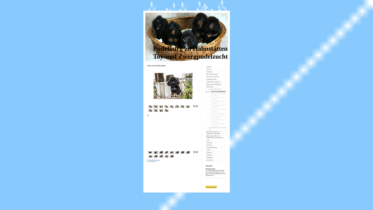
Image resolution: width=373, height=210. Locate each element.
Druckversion (152, 160)
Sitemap (158, 160)
